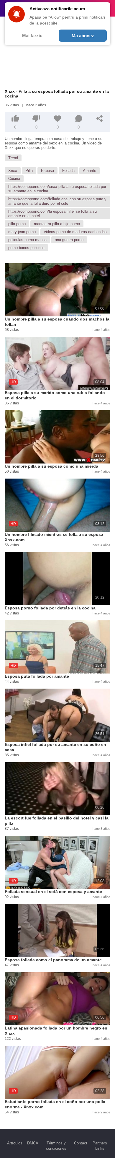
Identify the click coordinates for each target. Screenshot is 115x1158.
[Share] (99, 118)
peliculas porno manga (27, 240)
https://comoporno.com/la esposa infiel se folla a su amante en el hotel (52, 213)
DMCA (32, 1143)
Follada (68, 170)
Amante (89, 170)
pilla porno (17, 224)
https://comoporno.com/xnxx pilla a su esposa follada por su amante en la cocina (57, 188)
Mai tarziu (32, 35)
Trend (13, 158)
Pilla (29, 170)
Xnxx (12, 170)
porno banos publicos (26, 247)
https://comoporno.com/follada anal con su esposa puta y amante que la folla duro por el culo (57, 201)
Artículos (14, 1143)
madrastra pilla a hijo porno (57, 224)
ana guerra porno (69, 240)
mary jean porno (22, 232)
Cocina (14, 178)
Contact (80, 1143)
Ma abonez (83, 35)
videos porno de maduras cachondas (75, 232)
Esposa (47, 170)
